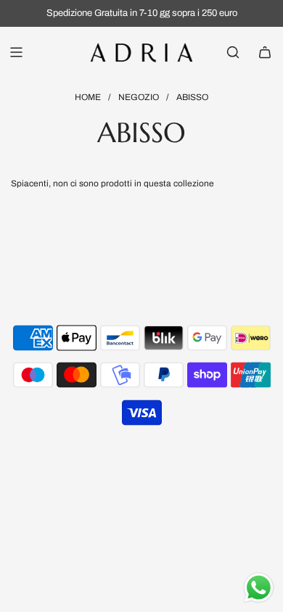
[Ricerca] (233, 52)
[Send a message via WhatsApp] (259, 588)
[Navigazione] (16, 52)
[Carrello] (265, 52)
